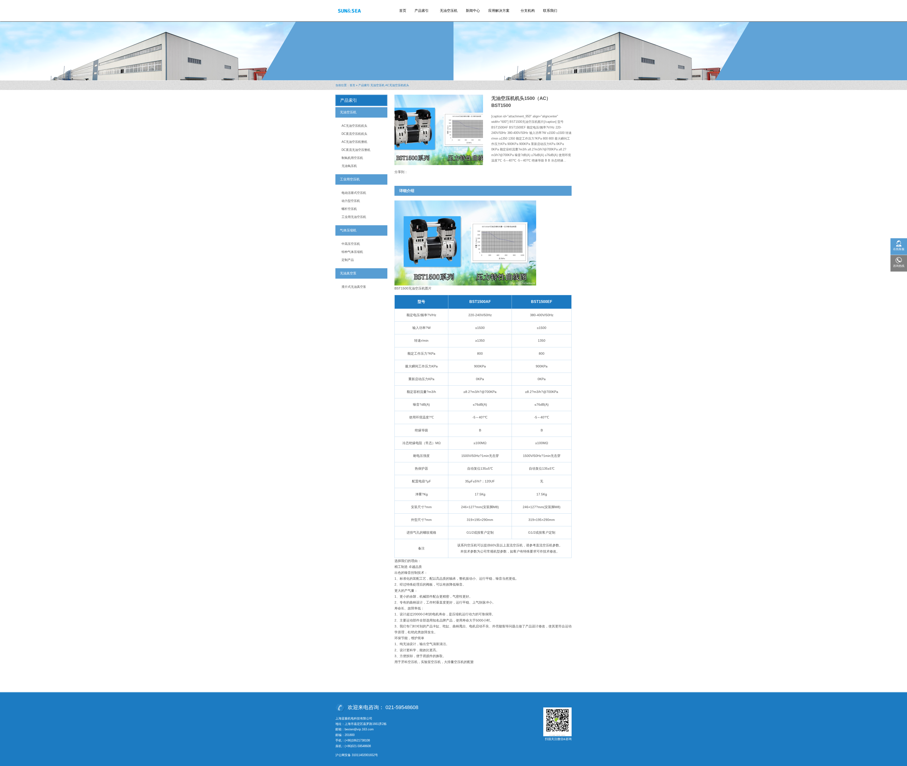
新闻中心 (473, 11)
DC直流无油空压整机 (356, 150)
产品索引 (420, 12)
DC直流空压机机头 (354, 134)
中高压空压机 (351, 244)
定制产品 (348, 260)
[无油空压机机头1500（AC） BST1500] (465, 243)
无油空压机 (449, 11)
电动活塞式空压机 (354, 193)
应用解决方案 (497, 12)
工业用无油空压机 (354, 217)
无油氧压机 (349, 166)
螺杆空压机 (349, 209)
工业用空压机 (350, 179)
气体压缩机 (348, 230)
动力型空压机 (351, 201)
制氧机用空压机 (352, 158)
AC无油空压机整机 (354, 142)
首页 (402, 11)
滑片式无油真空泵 (354, 287)
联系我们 (550, 11)
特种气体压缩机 (352, 252)
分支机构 (528, 11)
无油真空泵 (348, 273)
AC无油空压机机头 (397, 85)
